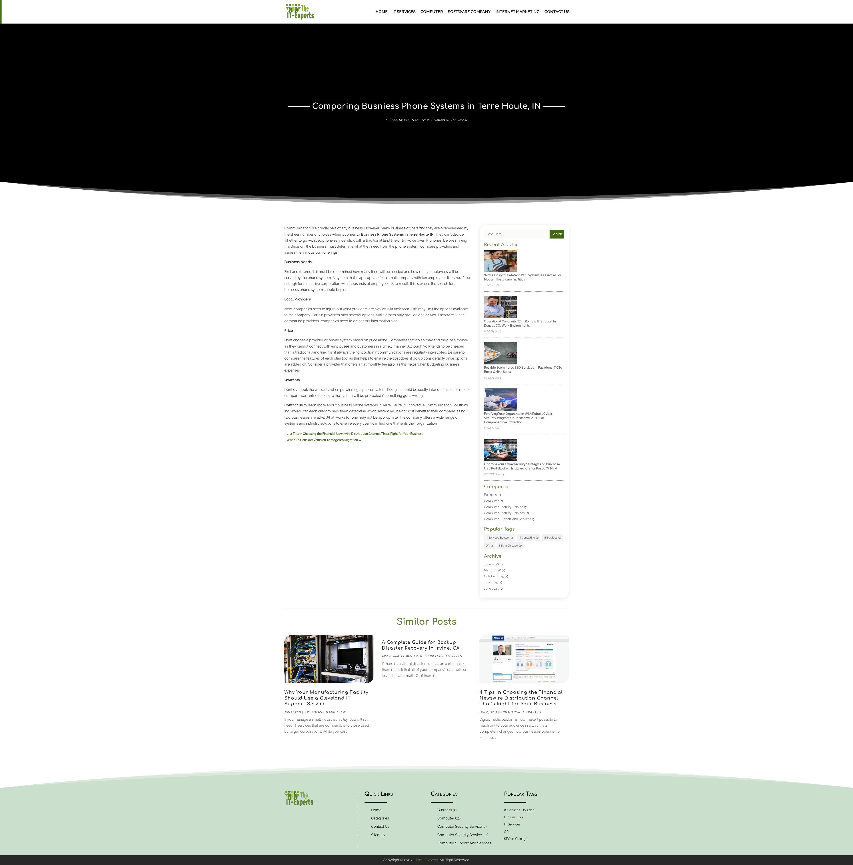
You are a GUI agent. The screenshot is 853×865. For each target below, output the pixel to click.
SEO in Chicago (510, 545)
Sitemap (378, 835)
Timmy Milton (399, 120)
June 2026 (491, 564)
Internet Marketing (518, 11)
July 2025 (491, 582)
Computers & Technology (449, 120)
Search (557, 234)
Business (490, 495)
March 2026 (492, 570)
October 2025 (494, 576)
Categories (380, 818)
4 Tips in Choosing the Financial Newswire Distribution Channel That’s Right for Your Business (521, 698)
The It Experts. (427, 860)
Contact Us (557, 11)
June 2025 (491, 588)
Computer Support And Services (507, 519)
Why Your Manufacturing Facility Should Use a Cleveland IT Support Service (326, 698)
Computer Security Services (504, 513)
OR (489, 545)
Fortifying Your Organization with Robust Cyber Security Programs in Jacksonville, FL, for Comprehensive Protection (518, 418)
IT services (552, 537)
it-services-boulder (499, 537)
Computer (432, 11)
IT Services (404, 11)
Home (382, 11)
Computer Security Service (503, 507)
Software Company (469, 11)
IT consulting (528, 537)
